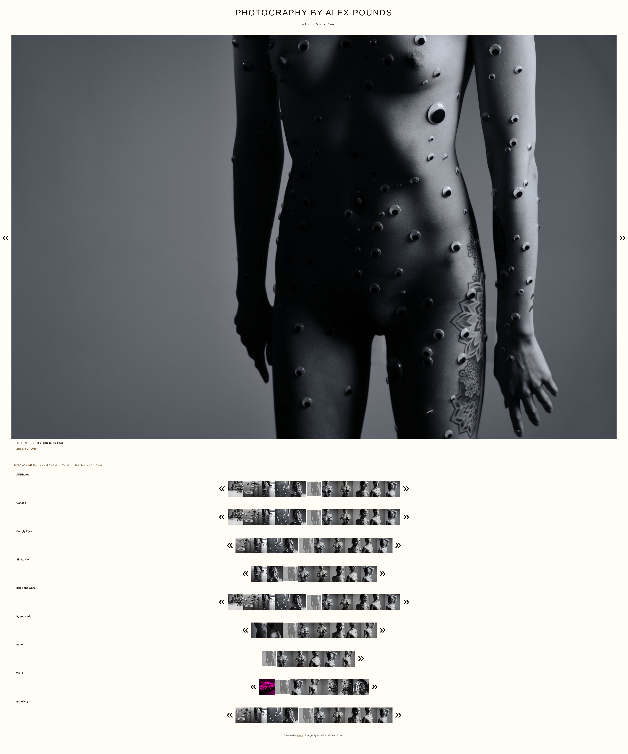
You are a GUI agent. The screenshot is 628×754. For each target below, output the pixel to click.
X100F (20, 443)
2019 (34, 448)
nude (99, 465)
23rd (19, 448)
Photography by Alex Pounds (314, 12)
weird (318, 24)
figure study (83, 465)
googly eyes (49, 465)
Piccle (300, 735)
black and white (24, 465)
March (25, 448)
